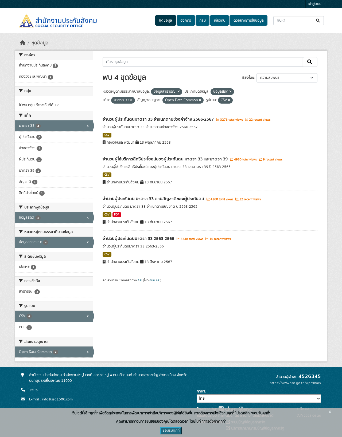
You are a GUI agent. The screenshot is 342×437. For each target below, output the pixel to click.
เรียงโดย (248, 77)
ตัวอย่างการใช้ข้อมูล (249, 20)
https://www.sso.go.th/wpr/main (295, 383)
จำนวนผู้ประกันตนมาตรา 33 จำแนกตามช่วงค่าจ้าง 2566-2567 (159, 119)
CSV (107, 135)
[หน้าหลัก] (22, 43)
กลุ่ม (202, 20)
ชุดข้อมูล (165, 20)
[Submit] (318, 20)
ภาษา (201, 391)
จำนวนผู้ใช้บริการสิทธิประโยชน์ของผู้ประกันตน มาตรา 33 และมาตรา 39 (166, 159)
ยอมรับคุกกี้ (171, 430)
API (140, 280)
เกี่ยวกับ (219, 20)
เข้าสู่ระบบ (314, 4)
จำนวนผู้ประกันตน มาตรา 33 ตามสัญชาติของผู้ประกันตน (154, 198)
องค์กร (185, 20)
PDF (116, 214)
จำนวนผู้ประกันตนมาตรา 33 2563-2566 (139, 238)
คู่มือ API (154, 280)
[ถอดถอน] (179, 92)
